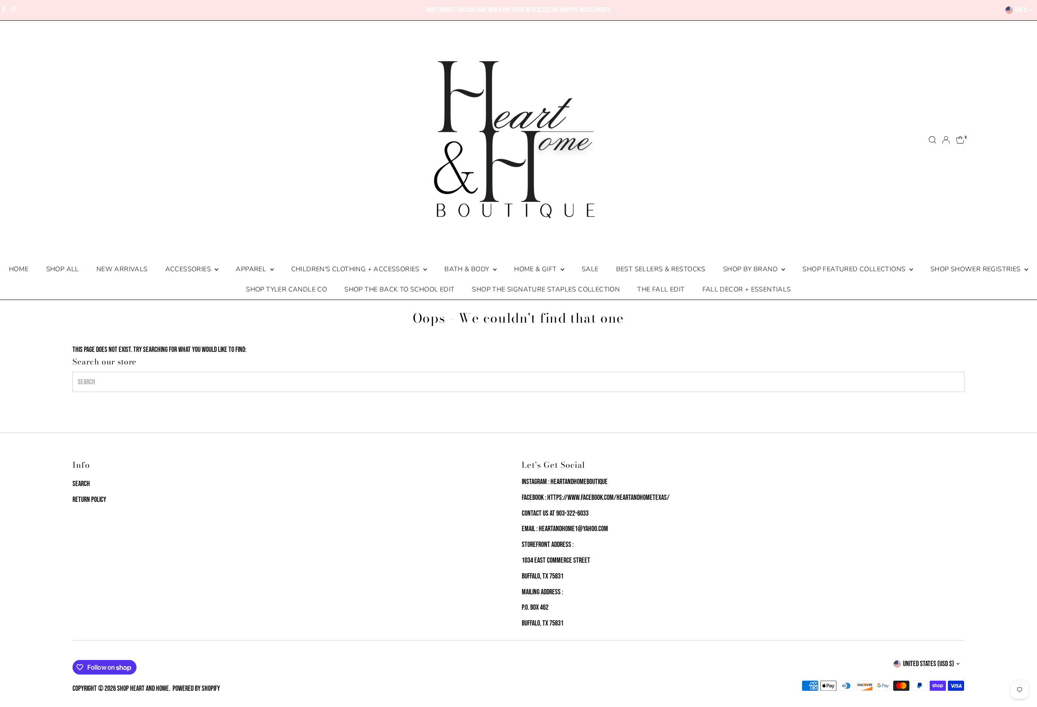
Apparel (252, 269)
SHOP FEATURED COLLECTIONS (854, 269)
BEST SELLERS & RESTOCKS (661, 269)
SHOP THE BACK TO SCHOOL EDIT (399, 289)
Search (81, 484)
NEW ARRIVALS (122, 269)
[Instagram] (13, 10)
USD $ (1021, 10)
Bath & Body (467, 269)
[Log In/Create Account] (946, 140)
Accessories (189, 269)
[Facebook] (3, 10)
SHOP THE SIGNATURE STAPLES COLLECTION (546, 289)
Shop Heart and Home (143, 688)
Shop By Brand (751, 269)
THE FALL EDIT (661, 289)
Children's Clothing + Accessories (356, 269)
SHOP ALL (62, 269)
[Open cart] (960, 140)
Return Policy (89, 499)
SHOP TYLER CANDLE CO (286, 289)
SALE (590, 269)
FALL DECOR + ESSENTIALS (746, 289)
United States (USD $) (928, 664)
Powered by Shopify (196, 688)
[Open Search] (932, 140)
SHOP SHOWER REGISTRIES (976, 269)
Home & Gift (536, 269)
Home (19, 269)
